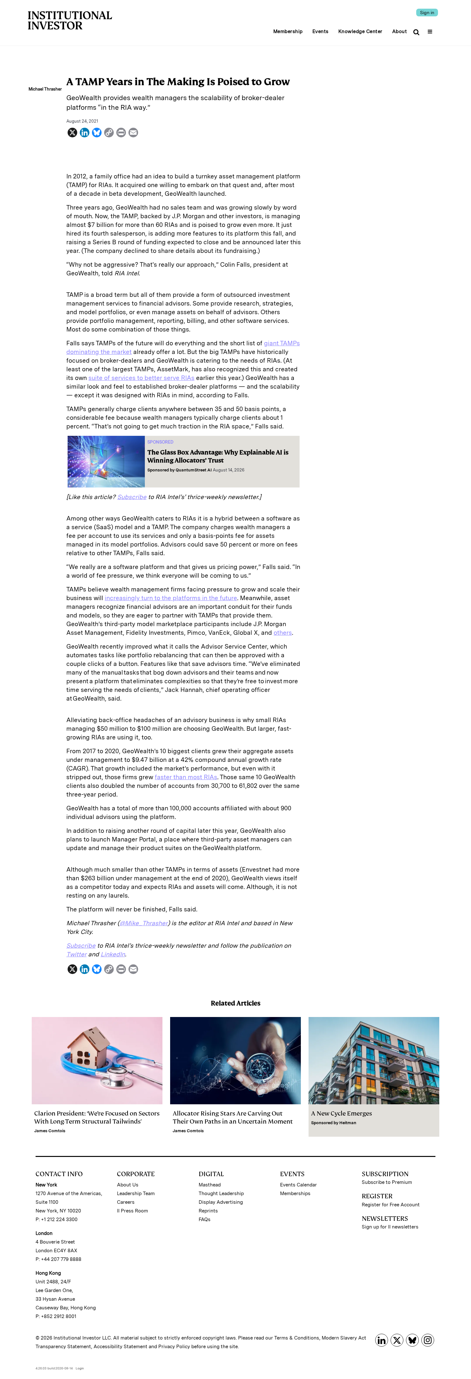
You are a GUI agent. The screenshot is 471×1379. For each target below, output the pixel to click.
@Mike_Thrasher (144, 923)
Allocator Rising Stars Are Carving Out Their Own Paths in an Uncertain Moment (233, 1117)
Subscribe (131, 497)
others (283, 632)
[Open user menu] (431, 29)
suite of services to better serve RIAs (141, 378)
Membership (288, 31)
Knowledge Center (360, 31)
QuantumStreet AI (194, 470)
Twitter (76, 954)
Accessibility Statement (120, 1346)
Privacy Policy (174, 1346)
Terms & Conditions (296, 1338)
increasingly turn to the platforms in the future (171, 598)
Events (320, 31)
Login (80, 1368)
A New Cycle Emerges (341, 1113)
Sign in (427, 12)
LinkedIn (113, 954)
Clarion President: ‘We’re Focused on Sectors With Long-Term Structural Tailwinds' (97, 1117)
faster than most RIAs (186, 777)
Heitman (347, 1122)
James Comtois (49, 1130)
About (399, 31)
